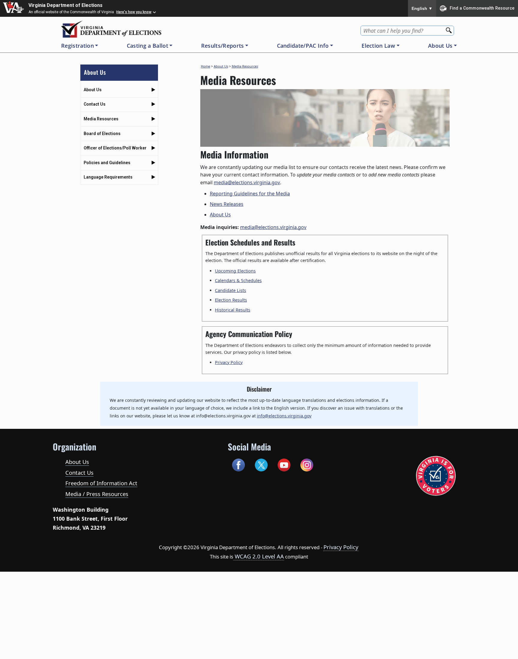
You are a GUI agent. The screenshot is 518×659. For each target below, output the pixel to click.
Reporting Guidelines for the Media (250, 193)
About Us (93, 89)
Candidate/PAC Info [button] (303, 45)
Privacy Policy (229, 362)
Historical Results (232, 310)
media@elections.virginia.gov (247, 182)
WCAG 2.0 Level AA (258, 556)
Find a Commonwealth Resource (482, 7)
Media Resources (101, 118)
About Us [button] (440, 45)
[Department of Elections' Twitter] (261, 464)
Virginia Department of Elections (65, 5)
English (422, 8)
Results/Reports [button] (222, 45)
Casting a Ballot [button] (147, 45)
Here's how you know (133, 12)
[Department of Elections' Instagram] (306, 464)
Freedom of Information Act (101, 483)
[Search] (449, 28)
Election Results (231, 300)
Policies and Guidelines (107, 162)
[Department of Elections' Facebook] (238, 464)
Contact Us (95, 104)
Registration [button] (77, 45)
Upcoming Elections (235, 271)
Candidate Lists (230, 290)
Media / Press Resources (96, 494)
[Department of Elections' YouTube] (284, 464)
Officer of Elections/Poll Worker (115, 148)
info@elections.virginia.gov (284, 416)
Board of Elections (102, 133)
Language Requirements (108, 177)
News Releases (226, 204)
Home (205, 66)
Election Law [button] (378, 45)
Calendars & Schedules (238, 280)
